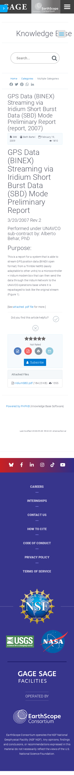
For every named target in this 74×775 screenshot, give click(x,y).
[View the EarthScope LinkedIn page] (32, 466)
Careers (37, 486)
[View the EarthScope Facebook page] (21, 466)
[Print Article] (38, 351)
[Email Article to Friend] (49, 351)
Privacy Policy (37, 557)
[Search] (54, 57)
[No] (35, 326)
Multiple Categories (48, 78)
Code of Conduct (37, 543)
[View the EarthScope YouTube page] (62, 466)
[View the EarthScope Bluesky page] (11, 466)
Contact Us (37, 515)
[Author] (21, 137)
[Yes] (55, 317)
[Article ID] (11, 137)
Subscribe (36, 362)
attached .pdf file (23, 307)
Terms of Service (37, 571)
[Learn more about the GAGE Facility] (15, 6)
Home (13, 78)
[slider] (35, 338)
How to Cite (37, 529)
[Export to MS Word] (17, 351)
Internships (37, 501)
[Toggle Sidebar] (4, 8)
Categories (27, 78)
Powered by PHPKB (18, 406)
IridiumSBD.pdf (23, 383)
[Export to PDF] (28, 351)
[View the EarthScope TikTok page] (52, 466)
